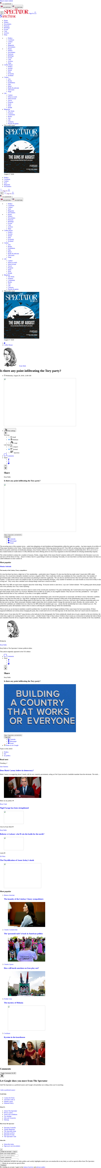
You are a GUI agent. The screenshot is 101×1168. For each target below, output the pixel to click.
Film (9, 84)
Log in (15, 1151)
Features (10, 113)
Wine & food (12, 98)
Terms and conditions (10, 1114)
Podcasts (6, 26)
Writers (6, 22)
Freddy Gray (8, 999)
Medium (15, 440)
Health (10, 107)
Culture (10, 42)
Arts (9, 79)
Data (9, 72)
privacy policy (40, 1167)
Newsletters (7, 24)
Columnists (11, 114)
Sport (9, 104)
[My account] (35, 13)
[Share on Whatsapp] (8, 463)
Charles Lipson (8, 964)
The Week (11, 111)
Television (11, 90)
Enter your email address (7, 1153)
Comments (10, 456)
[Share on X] (8, 461)
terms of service (28, 1167)
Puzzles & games (13, 123)
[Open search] (1, 191)
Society (10, 68)
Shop (5, 35)
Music (10, 86)
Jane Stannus (4, 766)
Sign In (31, 13)
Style (9, 106)
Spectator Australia (10, 1127)
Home (6, 20)
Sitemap (6, 1120)
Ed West (2, 856)
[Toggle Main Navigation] (2, 13)
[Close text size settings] (5, 433)
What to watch (12, 97)
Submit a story (8, 1101)
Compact (15, 447)
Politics (10, 38)
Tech (9, 43)
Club (5, 31)
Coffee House (8, 65)
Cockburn (11, 40)
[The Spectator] (16, 13)
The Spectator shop (10, 1131)
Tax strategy (8, 1116)
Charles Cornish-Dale (10, 930)
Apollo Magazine (9, 1129)
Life (5, 93)
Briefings (7, 27)
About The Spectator (10, 1111)
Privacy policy (8, 1113)
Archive (6, 33)
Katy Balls (3, 645)
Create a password (5, 1157)
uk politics (7, 755)
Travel (10, 100)
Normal (15, 449)
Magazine (11, 45)
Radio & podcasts (13, 88)
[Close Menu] (2, 193)
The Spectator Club (10, 1136)
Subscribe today (9, 1144)
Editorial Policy (9, 1103)
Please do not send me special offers (13, 1163)
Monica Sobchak (5, 566)
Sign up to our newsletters (12, 1146)
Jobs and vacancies (10, 1118)
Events (6, 29)
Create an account (6, 1151)
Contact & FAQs (9, 1098)
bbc (5, 754)
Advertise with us (9, 1099)
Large (15, 443)
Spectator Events (9, 1135)
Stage (9, 91)
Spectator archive (9, 1133)
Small (14, 437)
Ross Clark (3, 804)
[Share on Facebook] (8, 459)
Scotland (10, 75)
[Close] (2, 1076)
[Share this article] (5, 466)
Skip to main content (6, 1)
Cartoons (11, 122)
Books (10, 81)
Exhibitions (11, 82)
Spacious (16, 453)
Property (10, 102)
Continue (3, 1165)
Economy (11, 74)
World (10, 70)
